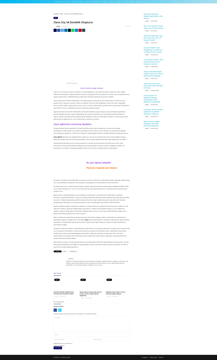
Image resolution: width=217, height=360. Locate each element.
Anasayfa (56, 14)
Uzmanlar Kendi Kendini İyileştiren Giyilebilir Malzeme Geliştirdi (153, 112)
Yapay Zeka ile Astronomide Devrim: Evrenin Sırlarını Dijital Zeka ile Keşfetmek (91, 293)
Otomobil (143, 1)
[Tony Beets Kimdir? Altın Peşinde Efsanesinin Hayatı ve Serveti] (137, 62)
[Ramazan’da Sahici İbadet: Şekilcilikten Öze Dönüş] (137, 16)
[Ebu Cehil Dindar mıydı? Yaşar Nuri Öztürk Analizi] (137, 28)
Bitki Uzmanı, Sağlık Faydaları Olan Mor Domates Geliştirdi (151, 124)
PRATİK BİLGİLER (95, 1)
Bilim (138, 1)
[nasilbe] (55, 26)
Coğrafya (111, 1)
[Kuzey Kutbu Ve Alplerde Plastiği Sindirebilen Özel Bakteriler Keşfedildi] (137, 98)
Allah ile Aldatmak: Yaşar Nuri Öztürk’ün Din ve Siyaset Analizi (153, 38)
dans (65, 251)
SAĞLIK (87, 1)
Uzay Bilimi (104, 1)
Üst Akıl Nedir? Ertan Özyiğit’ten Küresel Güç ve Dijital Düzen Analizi (153, 50)
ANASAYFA (74, 1)
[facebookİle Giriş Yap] (56, 312)
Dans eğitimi (73, 251)
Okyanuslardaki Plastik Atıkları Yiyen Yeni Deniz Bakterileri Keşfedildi (153, 74)
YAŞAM (81, 1)
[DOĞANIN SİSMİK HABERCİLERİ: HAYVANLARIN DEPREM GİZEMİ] (66, 284)
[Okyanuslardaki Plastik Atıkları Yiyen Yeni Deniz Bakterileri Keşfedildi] (137, 74)
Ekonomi (118, 1)
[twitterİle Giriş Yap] (60, 312)
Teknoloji (124, 1)
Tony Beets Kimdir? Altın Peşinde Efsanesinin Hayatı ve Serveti (153, 62)
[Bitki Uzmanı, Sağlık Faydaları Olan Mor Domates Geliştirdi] (137, 124)
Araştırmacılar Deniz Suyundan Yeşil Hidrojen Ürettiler (153, 86)
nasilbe (58, 26)
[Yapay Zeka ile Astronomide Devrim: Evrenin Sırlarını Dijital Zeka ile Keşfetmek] (92, 284)
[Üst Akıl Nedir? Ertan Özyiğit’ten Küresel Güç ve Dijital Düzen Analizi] (137, 50)
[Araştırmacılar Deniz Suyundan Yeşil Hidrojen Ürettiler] (137, 86)
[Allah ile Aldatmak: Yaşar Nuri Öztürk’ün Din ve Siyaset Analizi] (137, 38)
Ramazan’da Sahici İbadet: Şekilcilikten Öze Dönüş (153, 16)
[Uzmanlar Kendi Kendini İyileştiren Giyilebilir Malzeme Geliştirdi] (137, 112)
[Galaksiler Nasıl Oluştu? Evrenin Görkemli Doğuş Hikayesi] (118, 284)
